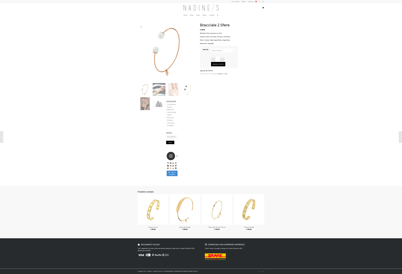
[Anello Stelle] (1, 137)
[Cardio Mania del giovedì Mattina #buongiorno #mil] (176, 165)
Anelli (169, 115)
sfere (226, 73)
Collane (170, 120)
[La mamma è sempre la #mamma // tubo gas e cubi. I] (170, 168)
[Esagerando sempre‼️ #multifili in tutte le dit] (168, 168)
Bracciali (170, 118)
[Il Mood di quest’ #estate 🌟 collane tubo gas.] (168, 163)
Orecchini (170, 123)
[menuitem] (185, 15)
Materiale (205, 49)
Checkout (250, 1)
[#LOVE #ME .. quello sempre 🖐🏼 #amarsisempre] (170, 163)
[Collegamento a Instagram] (262, 1)
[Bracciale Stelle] (400, 137)
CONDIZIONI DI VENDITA (180, 271)
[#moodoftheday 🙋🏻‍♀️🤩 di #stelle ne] (170, 165)
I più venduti (171, 112)
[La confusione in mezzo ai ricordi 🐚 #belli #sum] (168, 165)
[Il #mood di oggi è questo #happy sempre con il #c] (173, 168)
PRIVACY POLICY (193, 271)
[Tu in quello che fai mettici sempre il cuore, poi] (173, 165)
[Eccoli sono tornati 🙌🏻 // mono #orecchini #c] (173, 163)
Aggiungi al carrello (218, 64)
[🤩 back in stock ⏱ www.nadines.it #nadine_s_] (176, 163)
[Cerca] (217, 15)
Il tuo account (235, 1)
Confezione (171, 104)
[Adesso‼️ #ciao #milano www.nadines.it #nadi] (176, 168)
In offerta (170, 125)
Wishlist (244, 1)
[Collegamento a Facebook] (259, 1)
